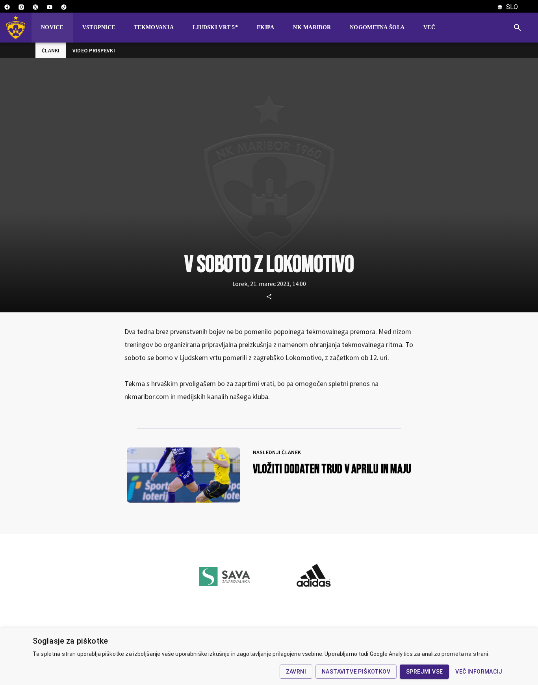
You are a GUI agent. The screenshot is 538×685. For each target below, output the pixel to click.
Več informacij (478, 671)
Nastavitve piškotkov (356, 671)
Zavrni (296, 671)
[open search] (521, 27)
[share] (269, 296)
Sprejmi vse (424, 671)
